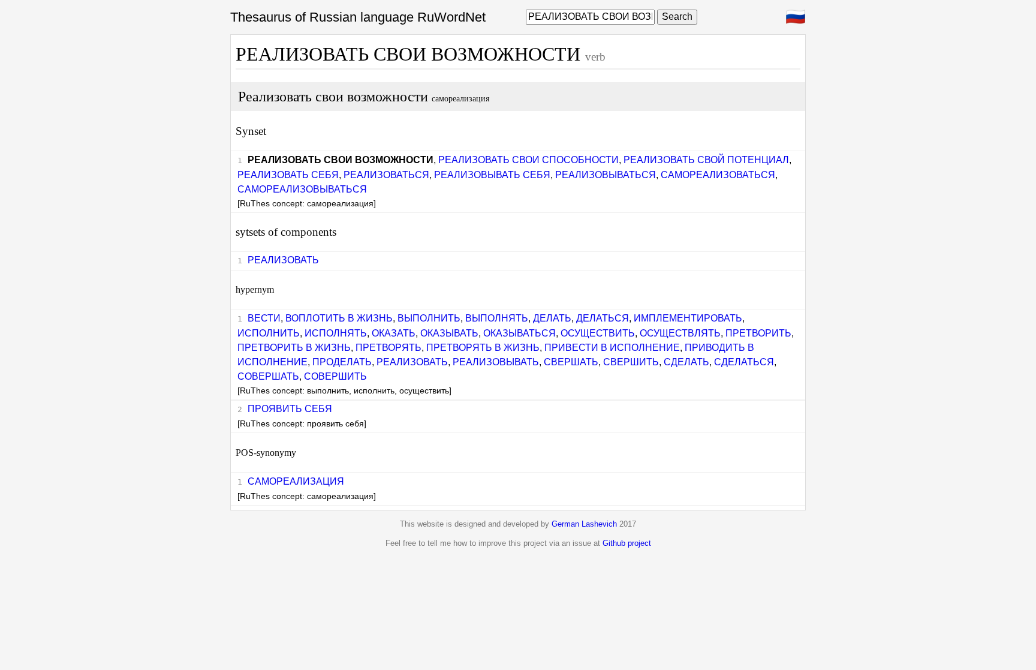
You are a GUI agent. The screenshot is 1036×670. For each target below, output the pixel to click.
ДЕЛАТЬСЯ (602, 318)
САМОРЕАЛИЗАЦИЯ (296, 481)
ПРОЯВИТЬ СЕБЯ (290, 409)
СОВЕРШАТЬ (268, 376)
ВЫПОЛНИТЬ (428, 318)
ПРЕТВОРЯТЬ (388, 347)
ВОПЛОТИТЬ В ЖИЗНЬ (339, 318)
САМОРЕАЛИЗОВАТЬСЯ (718, 175)
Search (677, 16)
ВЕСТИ (264, 318)
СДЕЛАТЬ (686, 362)
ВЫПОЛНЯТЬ (496, 318)
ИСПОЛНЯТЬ (336, 333)
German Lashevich (584, 523)
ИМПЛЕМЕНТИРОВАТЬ (688, 318)
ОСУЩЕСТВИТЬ (598, 333)
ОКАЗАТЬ (393, 333)
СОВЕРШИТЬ (335, 376)
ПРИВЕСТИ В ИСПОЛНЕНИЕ (612, 347)
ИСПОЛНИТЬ (268, 333)
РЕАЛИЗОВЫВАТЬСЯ (605, 175)
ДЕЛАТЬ (552, 318)
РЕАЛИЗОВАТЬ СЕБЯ (288, 175)
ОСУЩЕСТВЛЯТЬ (680, 333)
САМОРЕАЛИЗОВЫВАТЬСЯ (302, 189)
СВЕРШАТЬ (571, 362)
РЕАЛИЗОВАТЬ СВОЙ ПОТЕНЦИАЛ (706, 160)
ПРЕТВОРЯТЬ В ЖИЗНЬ (483, 347)
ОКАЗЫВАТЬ (449, 333)
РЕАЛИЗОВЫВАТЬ (496, 362)
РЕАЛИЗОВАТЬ (283, 260)
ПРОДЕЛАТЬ (342, 362)
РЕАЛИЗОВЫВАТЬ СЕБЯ (492, 175)
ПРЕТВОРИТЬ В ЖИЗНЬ (294, 347)
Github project (627, 543)
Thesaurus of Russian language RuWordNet (358, 17)
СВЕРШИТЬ (631, 362)
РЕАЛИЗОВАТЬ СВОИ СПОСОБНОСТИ (528, 160)
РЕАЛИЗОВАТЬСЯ (386, 175)
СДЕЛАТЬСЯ (744, 362)
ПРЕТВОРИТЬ (758, 333)
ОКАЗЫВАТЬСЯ (519, 333)
